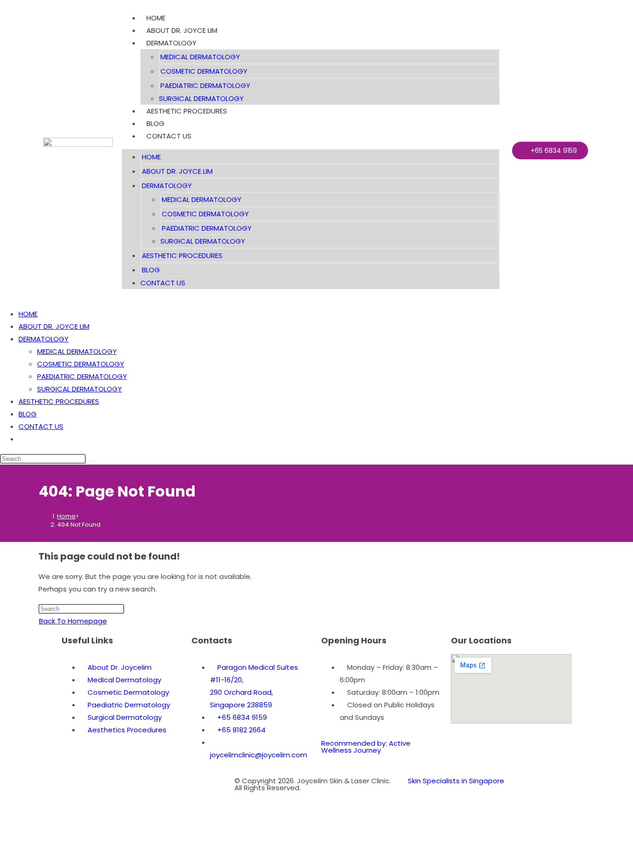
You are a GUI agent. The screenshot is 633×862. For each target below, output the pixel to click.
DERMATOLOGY (171, 43)
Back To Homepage (73, 621)
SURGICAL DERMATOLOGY (201, 98)
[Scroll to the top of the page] (3, 856)
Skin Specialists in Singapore (456, 781)
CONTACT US (168, 136)
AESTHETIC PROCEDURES (186, 111)
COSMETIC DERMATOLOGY (203, 71)
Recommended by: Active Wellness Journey (366, 746)
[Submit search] (91, 461)
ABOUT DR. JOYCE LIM (181, 30)
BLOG (155, 123)
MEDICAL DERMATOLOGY (200, 57)
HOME (155, 18)
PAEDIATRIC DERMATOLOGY (205, 85)
